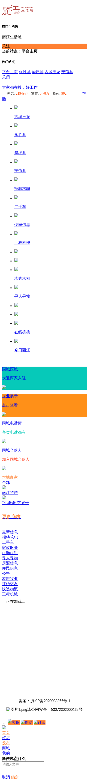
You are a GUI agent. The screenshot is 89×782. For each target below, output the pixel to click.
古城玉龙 (52, 72)
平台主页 (10, 72)
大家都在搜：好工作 (20, 87)
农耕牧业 (10, 579)
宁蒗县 (67, 72)
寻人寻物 (10, 558)
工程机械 (10, 594)
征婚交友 (10, 584)
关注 (6, 46)
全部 (6, 482)
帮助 (29, 722)
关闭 (6, 77)
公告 (6, 573)
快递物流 (10, 589)
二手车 (8, 542)
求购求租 (10, 553)
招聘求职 (10, 537)
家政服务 (10, 547)
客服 (16, 722)
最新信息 (10, 532)
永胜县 (25, 72)
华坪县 (38, 72)
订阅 (41, 722)
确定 (15, 777)
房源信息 (10, 563)
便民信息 (10, 568)
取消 (6, 777)
